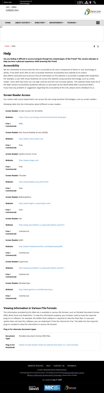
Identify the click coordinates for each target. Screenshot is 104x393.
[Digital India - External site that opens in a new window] (89, 17)
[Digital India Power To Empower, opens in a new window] (70, 388)
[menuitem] (77, 2)
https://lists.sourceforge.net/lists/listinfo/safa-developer (42, 117)
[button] (98, 22)
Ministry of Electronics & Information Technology (44, 375)
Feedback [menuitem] (71, 366)
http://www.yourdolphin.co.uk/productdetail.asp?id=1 (41, 268)
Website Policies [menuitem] (35, 366)
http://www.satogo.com (29, 160)
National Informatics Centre (74, 373)
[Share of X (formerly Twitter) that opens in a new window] (98, 46)
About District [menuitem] (22, 22)
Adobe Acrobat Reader (48, 345)
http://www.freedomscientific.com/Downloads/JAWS (41, 246)
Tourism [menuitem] (71, 22)
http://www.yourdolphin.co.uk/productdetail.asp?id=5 (41, 225)
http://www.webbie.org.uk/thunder (34, 182)
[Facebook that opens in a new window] (94, 46)
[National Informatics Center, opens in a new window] (52, 388)
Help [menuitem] (48, 366)
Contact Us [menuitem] (59, 366)
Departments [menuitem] (55, 22)
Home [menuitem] (8, 22)
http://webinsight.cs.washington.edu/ (35, 203)
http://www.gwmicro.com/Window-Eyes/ (36, 289)
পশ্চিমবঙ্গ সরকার (8, 2)
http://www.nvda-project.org (31, 139)
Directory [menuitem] (40, 22)
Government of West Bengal (26, 2)
